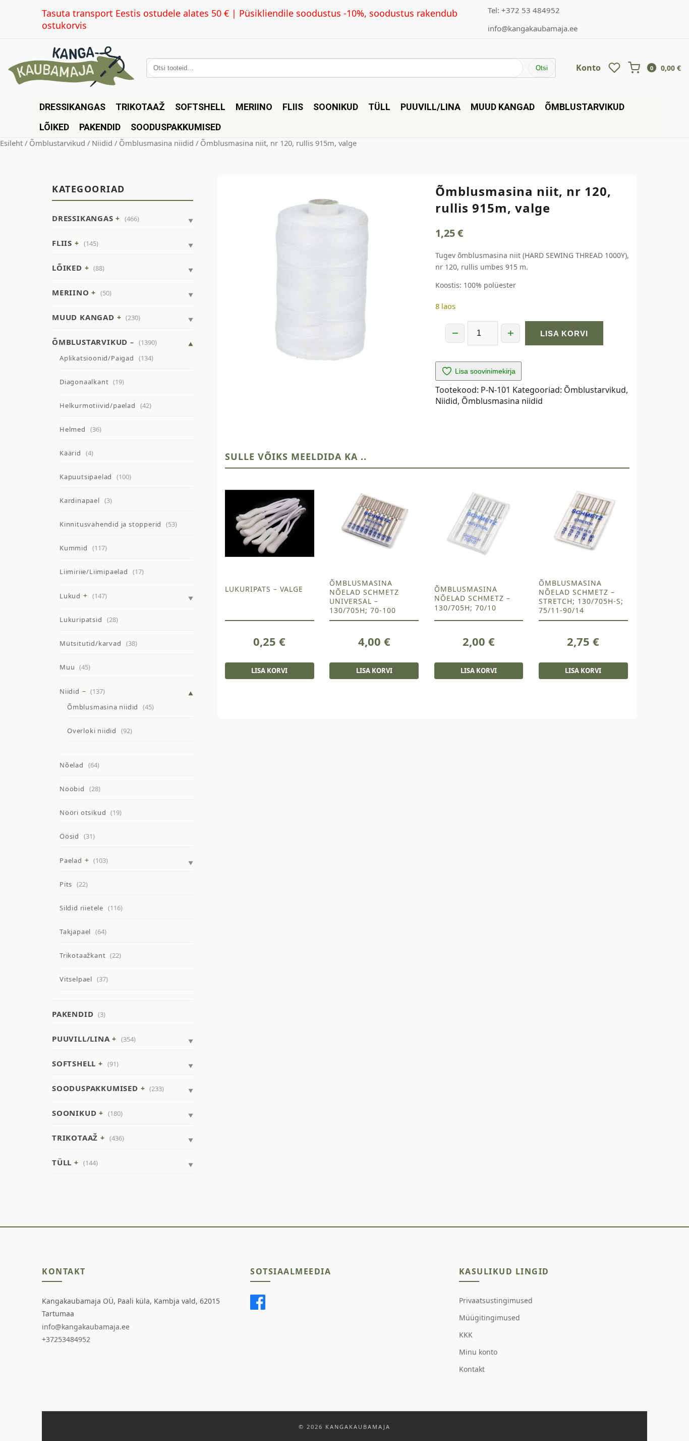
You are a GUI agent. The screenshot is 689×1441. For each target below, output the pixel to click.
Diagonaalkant (84, 381)
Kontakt (472, 1369)
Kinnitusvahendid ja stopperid (110, 524)
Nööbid (72, 788)
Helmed (73, 429)
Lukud (70, 595)
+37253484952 (66, 1339)
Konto (588, 67)
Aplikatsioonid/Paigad (97, 358)
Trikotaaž (140, 106)
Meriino (254, 106)
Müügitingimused (489, 1317)
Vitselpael (76, 979)
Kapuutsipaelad (86, 476)
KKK (466, 1335)
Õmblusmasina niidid (156, 143)
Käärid (70, 452)
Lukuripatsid (81, 619)
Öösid (69, 836)
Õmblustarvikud (584, 106)
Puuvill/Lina (430, 106)
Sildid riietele (81, 907)
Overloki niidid (92, 730)
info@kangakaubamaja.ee (533, 28)
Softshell (200, 106)
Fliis (292, 106)
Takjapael (75, 931)
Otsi (542, 68)
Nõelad (72, 764)
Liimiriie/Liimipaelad (94, 571)
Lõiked (54, 127)
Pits (66, 884)
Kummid (74, 547)
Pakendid (100, 127)
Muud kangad (503, 106)
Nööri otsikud (83, 812)
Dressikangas (72, 106)
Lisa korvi (564, 333)
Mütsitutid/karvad (91, 643)
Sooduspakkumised (176, 127)
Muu (67, 667)
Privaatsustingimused (496, 1300)
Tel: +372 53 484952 (524, 10)
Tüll (379, 106)
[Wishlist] (614, 68)
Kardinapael (80, 500)
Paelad (71, 860)
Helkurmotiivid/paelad (98, 405)
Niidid (102, 143)
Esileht (11, 143)
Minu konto (478, 1352)
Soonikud (335, 106)
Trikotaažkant (82, 955)
